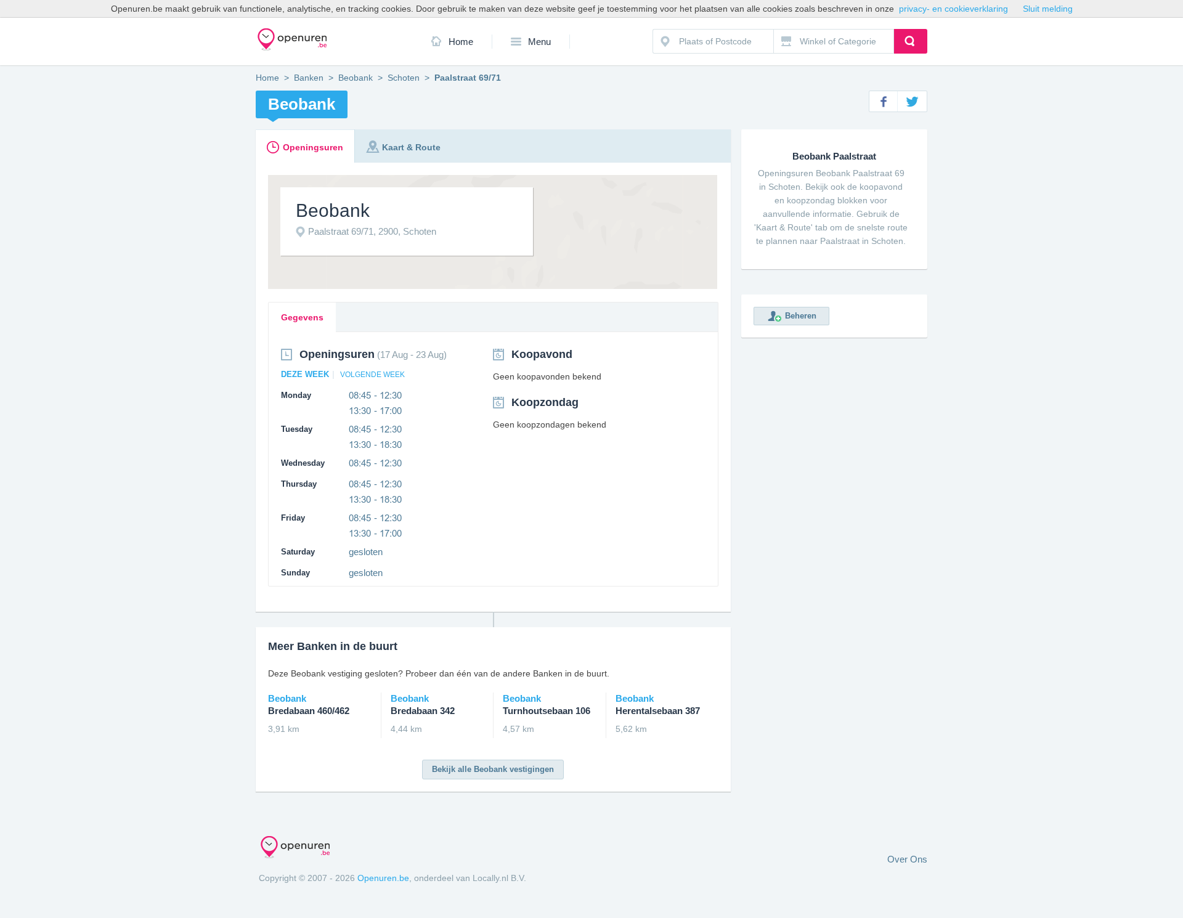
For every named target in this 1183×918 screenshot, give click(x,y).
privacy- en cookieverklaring (953, 9)
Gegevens (302, 317)
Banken (308, 78)
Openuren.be (383, 878)
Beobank (355, 78)
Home (461, 41)
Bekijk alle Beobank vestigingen (493, 769)
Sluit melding (1048, 9)
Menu (539, 41)
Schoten (404, 78)
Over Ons (907, 859)
